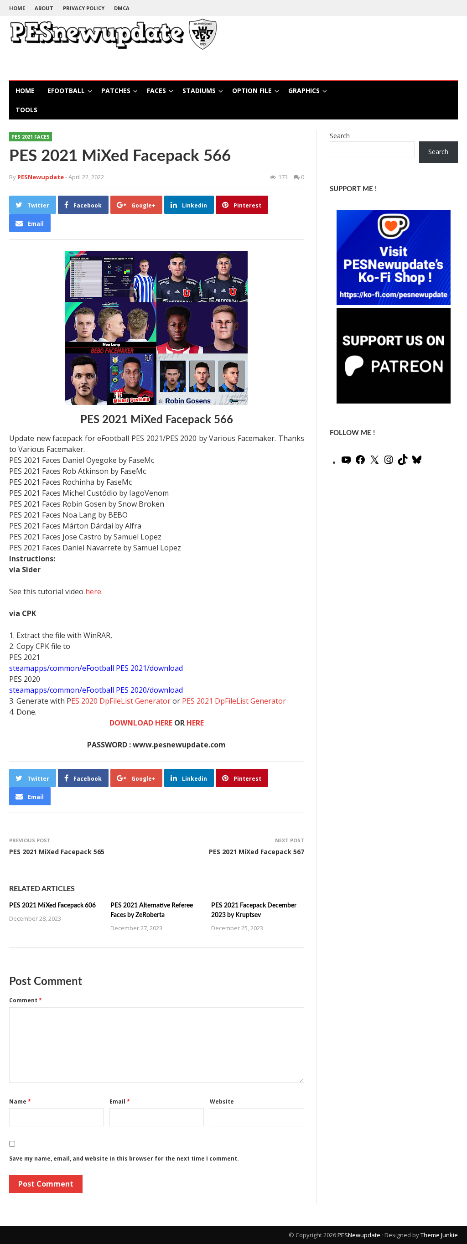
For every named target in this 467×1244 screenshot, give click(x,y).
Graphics (304, 90)
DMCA (122, 8)
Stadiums (199, 90)
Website (222, 1101)
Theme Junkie (439, 1235)
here (93, 591)
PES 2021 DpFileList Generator (234, 701)
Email (119, 1101)
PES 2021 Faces (30, 136)
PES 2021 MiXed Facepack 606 (52, 905)
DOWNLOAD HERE (140, 723)
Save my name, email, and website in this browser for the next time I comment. (124, 1158)
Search (340, 135)
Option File (252, 90)
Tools (26, 109)
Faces (156, 90)
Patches (115, 90)
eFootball (66, 90)
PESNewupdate (358, 1235)
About (44, 8)
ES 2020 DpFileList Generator (121, 701)
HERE (195, 723)
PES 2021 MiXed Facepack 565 (56, 851)
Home (17, 8)
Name (20, 1101)
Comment (25, 1000)
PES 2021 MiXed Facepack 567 (256, 851)
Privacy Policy (83, 8)
